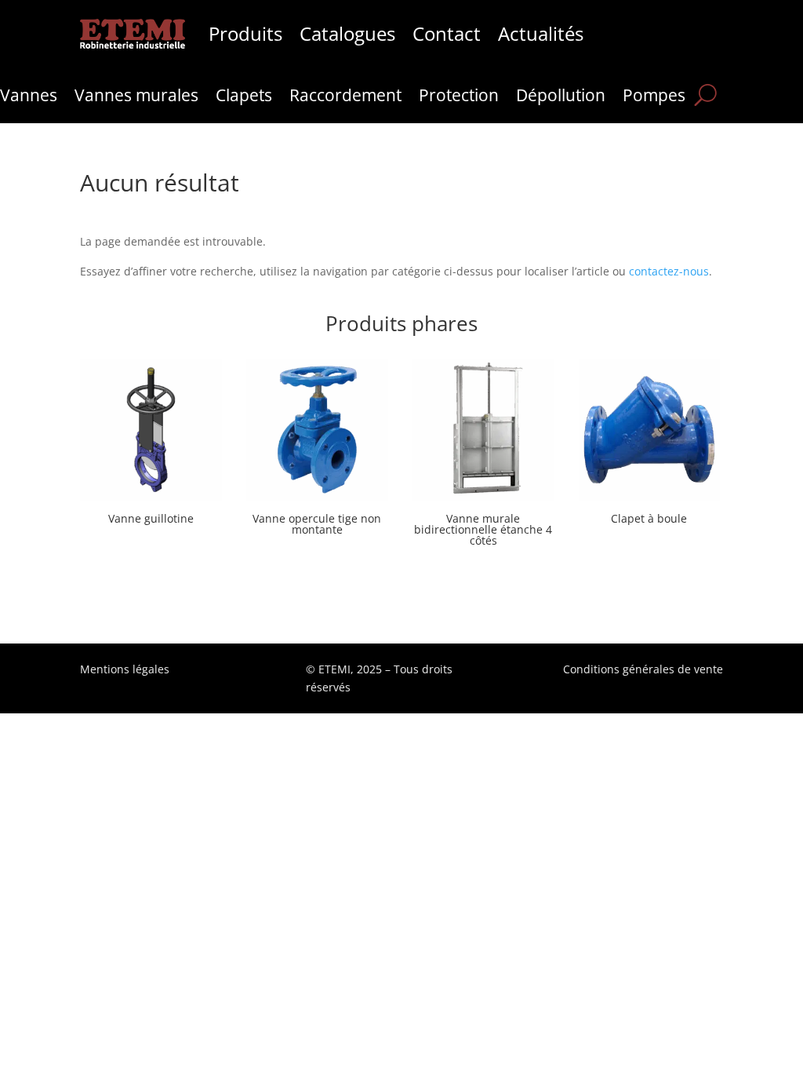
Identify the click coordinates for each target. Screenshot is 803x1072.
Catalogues (347, 33)
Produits (245, 33)
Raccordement (345, 97)
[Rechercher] (705, 95)
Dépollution (560, 97)
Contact (446, 33)
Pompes (654, 97)
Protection (459, 97)
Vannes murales (136, 97)
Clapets (244, 97)
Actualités (540, 33)
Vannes (28, 97)
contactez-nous (669, 271)
